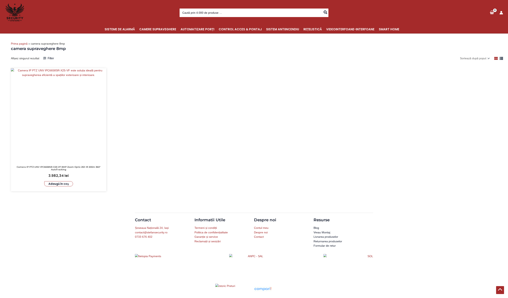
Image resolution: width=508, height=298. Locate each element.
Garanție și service (206, 236)
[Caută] (325, 13)
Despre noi (261, 232)
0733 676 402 (143, 236)
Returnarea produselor (328, 241)
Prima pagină (19, 43)
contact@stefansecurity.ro (151, 232)
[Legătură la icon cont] (501, 12)
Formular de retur (325, 245)
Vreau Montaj (322, 232)
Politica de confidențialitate (211, 232)
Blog (316, 227)
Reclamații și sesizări (207, 241)
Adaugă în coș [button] (58, 184)
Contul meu (261, 227)
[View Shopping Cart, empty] (491, 12)
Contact (259, 236)
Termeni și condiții (205, 227)
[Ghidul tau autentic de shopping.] (262, 288)
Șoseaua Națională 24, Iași (152, 227)
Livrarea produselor (326, 236)
